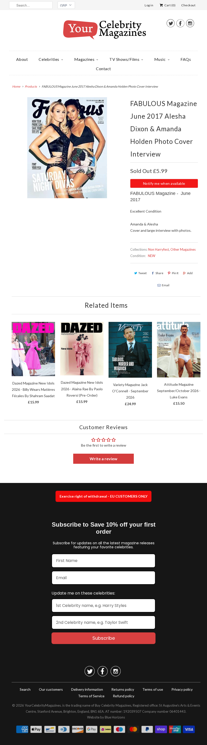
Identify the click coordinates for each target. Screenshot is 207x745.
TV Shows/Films (124, 59)
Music (160, 59)
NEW (151, 256)
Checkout (188, 5)
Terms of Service (91, 696)
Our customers (51, 689)
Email (165, 285)
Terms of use (152, 689)
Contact (103, 68)
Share (159, 273)
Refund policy (123, 696)
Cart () (169, 5)
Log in (149, 5)
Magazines (84, 59)
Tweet (142, 273)
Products (31, 86)
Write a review (103, 458)
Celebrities (49, 59)
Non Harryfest (158, 249)
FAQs (185, 59)
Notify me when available (164, 183)
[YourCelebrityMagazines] (103, 32)
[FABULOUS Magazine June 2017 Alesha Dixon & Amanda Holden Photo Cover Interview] (67, 147)
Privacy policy (182, 689)
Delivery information (87, 689)
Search (25, 689)
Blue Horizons (115, 717)
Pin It (175, 273)
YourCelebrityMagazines (43, 705)
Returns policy (122, 689)
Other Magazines (183, 249)
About (22, 59)
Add (190, 273)
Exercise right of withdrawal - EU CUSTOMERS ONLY (103, 496)
